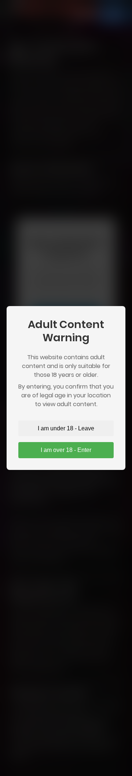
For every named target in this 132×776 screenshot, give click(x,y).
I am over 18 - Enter (66, 450)
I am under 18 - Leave (66, 428)
